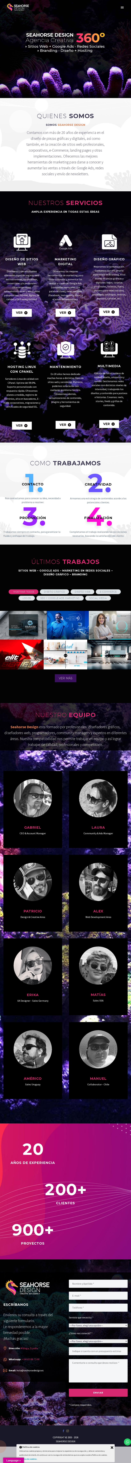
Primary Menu (122, 7)
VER (22, 313)
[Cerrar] (112, 1447)
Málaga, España (29, 1348)
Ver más (65, 678)
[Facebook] (63, 1431)
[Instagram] (67, 1431)
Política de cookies (28, 1459)
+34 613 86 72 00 (30, 1359)
